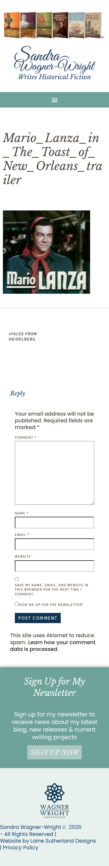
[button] (54, 100)
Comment (26, 437)
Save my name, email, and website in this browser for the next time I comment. (52, 590)
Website (23, 556)
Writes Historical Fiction (54, 77)
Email (22, 535)
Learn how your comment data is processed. (52, 646)
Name (22, 513)
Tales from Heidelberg (23, 337)
